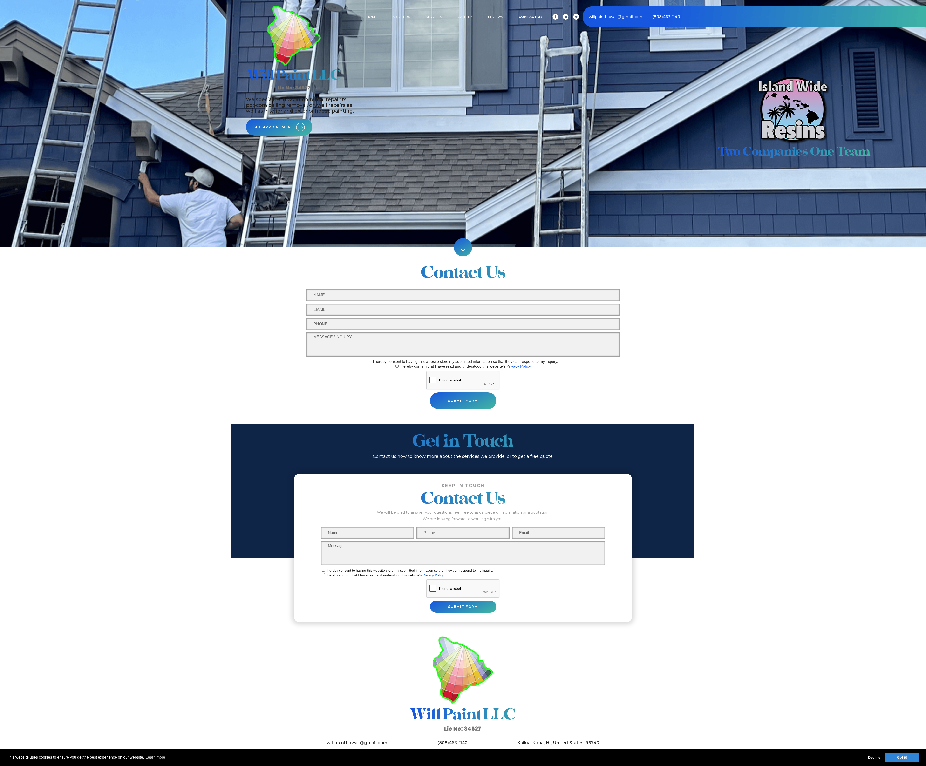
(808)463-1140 (666, 16)
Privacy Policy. (518, 366)
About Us (401, 17)
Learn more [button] (155, 757)
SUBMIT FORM (463, 401)
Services (434, 17)
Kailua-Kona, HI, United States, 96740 (558, 742)
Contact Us (531, 17)
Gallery (465, 17)
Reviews (495, 17)
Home (372, 17)
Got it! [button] (902, 757)
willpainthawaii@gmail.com (615, 16)
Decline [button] (874, 757)
